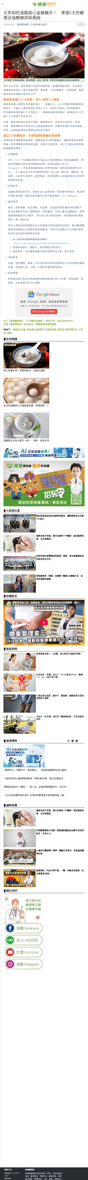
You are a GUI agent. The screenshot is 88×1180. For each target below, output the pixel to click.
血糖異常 (39, 329)
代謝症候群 (51, 329)
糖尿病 (16, 329)
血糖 (23, 329)
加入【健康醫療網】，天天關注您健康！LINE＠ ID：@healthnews (38, 320)
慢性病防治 (71, 329)
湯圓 (9, 333)
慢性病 (61, 329)
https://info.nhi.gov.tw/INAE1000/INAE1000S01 (41, 243)
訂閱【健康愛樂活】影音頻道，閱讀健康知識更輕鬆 (29, 324)
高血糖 (30, 329)
